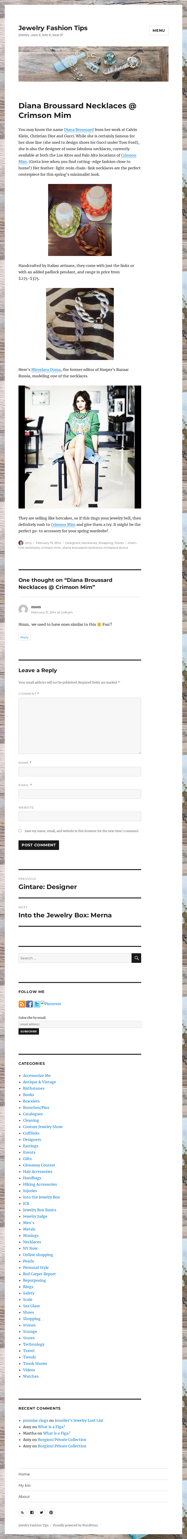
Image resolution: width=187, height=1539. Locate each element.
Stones (29, 1325)
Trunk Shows (35, 1363)
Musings (31, 1235)
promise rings (35, 1420)
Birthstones (33, 1088)
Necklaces (89, 543)
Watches (31, 1376)
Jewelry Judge (35, 1216)
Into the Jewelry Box (41, 1197)
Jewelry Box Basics (39, 1210)
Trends (29, 1357)
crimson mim (51, 547)
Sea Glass (31, 1306)
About (24, 1496)
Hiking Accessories (40, 1184)
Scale (27, 1299)
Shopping (105, 543)
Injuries (30, 1190)
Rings (28, 1286)
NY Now (30, 1248)
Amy (28, 543)
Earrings (30, 1146)
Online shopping (38, 1254)
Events (29, 1152)
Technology (33, 1344)
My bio (24, 1485)
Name (25, 763)
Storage (30, 1331)
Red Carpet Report (39, 1274)
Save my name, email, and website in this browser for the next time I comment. (82, 831)
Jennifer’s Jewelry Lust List (79, 1420)
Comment (28, 694)
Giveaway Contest (39, 1165)
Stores (119, 543)
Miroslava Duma (46, 369)
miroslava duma (116, 547)
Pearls (28, 1261)
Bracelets (31, 1101)
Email (25, 785)
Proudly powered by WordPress (75, 1525)
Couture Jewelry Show (42, 1126)
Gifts (27, 1158)
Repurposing (34, 1280)
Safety (28, 1293)
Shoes (28, 1312)
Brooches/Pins (36, 1107)
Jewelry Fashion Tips (53, 28)
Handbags (32, 1178)
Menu (159, 30)
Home (24, 1474)
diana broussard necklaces (82, 547)
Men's (28, 1222)
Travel (28, 1350)
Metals (29, 1229)
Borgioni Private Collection (62, 1439)
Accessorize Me (37, 1075)
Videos (29, 1370)
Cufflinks (31, 1133)
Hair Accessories (37, 1171)
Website (26, 807)
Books (28, 1094)
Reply (24, 637)
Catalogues (33, 1114)
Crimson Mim (63, 524)
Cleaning (31, 1120)
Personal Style (36, 1267)
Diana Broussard (79, 129)
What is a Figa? (51, 1427)
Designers (72, 543)
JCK (26, 1203)
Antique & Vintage (39, 1082)
